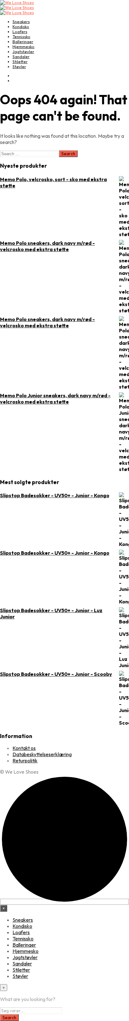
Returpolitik (25, 760)
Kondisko (21, 26)
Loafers (20, 31)
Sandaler (21, 56)
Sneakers (21, 21)
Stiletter (20, 61)
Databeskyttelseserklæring (42, 754)
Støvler (19, 66)
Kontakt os (24, 748)
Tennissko (21, 36)
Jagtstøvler (23, 51)
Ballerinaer (23, 41)
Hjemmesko (23, 46)
